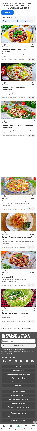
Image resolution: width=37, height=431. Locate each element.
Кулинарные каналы (18, 420)
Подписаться (18, 345)
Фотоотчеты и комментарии (18, 417)
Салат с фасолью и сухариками (22, 21)
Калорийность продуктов (18, 399)
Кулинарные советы (18, 395)
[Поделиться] (35, 422)
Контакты (18, 385)
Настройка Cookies (18, 382)
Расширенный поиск (18, 413)
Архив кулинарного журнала (18, 407)
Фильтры (8, 12)
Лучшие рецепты (18, 392)
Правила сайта (18, 370)
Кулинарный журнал (18, 403)
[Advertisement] (18, 157)
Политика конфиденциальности (18, 374)
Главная (18, 366)
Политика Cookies (18, 378)
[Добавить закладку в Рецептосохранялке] (29, 59)
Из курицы (6, 21)
